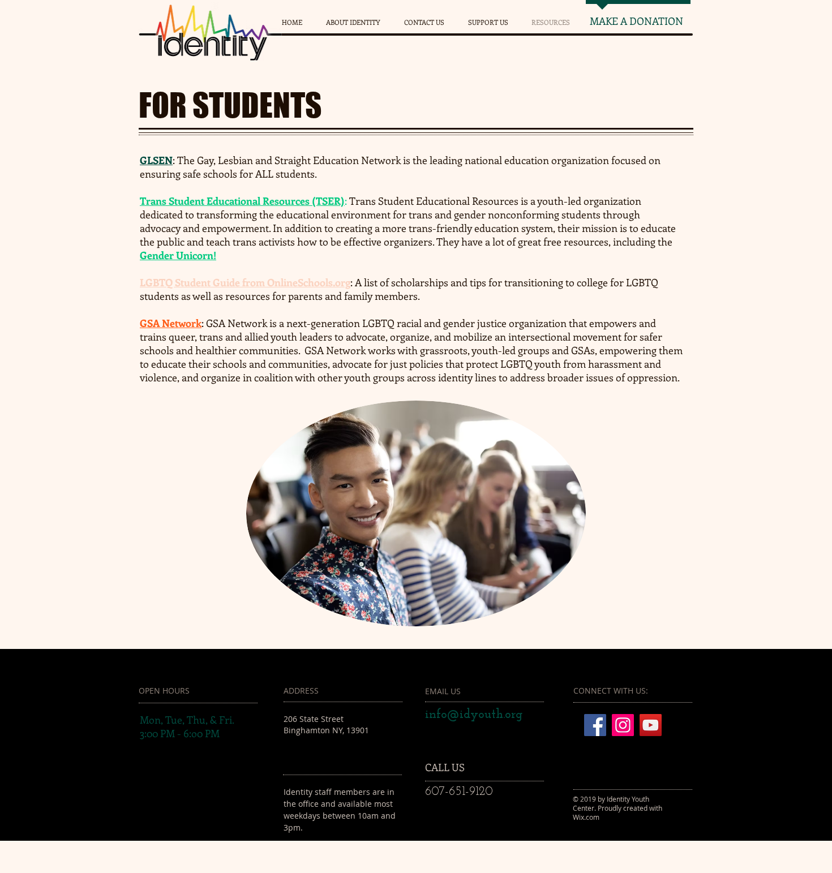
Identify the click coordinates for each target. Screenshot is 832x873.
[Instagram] (623, 725)
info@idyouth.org (473, 714)
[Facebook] (595, 725)
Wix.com (586, 817)
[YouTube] (651, 725)
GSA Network (170, 323)
